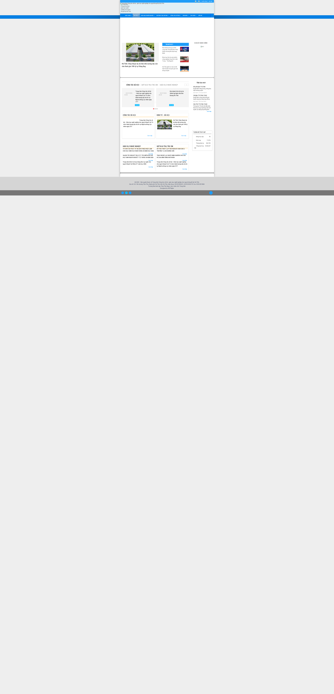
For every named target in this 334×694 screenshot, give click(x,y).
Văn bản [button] (185, 15)
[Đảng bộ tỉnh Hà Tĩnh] (202, 125)
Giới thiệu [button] (128, 15)
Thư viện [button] (193, 15)
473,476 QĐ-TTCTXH (199, 87)
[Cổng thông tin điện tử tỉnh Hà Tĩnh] (202, 129)
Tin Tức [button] (136, 15)
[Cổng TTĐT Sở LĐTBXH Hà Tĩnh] (202, 117)
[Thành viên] (196, 1)
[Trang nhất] (122, 15)
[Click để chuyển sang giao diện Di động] (130, 207)
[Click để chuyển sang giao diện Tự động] (122, 207)
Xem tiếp (150, 135)
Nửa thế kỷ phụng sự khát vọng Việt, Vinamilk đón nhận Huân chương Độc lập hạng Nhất (170, 50)
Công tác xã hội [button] (175, 15)
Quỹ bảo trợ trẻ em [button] (162, 15)
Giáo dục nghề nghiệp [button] (147, 15)
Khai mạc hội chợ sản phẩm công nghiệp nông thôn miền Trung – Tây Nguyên (170, 59)
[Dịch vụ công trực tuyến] (202, 132)
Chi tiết (137, 105)
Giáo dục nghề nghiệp (167, 85)
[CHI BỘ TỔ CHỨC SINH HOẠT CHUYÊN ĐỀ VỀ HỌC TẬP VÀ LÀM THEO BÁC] (163, 96)
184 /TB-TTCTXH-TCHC (200, 104)
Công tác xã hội (132, 85)
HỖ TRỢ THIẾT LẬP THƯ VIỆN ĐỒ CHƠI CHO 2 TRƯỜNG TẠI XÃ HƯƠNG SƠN (180, 152)
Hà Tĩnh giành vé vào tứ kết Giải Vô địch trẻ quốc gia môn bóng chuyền (170, 68)
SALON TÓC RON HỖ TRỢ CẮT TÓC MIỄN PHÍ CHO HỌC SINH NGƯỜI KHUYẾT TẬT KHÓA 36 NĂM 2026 (147, 166)
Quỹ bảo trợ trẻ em (149, 85)
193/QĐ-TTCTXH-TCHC (200, 95)
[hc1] (202, 46)
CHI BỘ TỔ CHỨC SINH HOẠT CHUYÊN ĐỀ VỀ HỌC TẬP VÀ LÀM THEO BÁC (177, 93)
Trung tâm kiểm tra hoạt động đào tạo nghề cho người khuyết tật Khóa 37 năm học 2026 (147, 178)
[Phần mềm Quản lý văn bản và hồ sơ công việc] (202, 114)
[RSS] (199, 1)
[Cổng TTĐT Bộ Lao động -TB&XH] (202, 122)
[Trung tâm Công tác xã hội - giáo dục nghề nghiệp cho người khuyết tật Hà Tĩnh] (126, 8)
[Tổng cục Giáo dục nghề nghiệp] (202, 120)
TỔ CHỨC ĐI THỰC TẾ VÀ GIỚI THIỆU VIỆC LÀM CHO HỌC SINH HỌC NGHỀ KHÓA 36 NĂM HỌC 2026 (138, 153)
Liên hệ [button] (200, 15)
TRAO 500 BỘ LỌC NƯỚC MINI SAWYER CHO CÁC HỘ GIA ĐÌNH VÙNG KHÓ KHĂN (180, 163)
